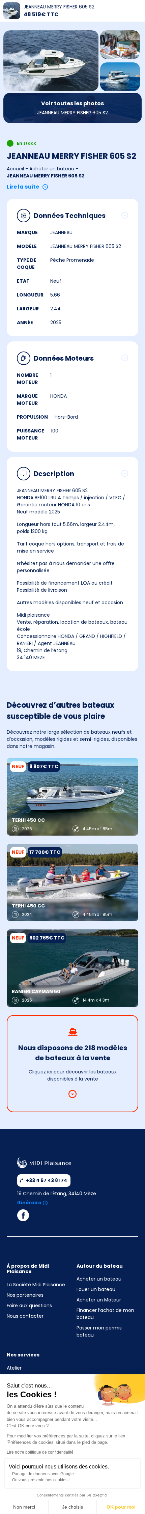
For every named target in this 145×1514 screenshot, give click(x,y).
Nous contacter (25, 1316)
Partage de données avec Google (43, 1473)
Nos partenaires (25, 1295)
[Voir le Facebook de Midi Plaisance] (23, 1217)
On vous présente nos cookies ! (40, 1480)
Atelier (14, 1368)
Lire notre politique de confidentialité (40, 1452)
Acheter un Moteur (99, 1299)
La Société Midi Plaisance (36, 1284)
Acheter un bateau (51, 168)
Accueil (15, 168)
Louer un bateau (96, 1289)
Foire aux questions (29, 1305)
